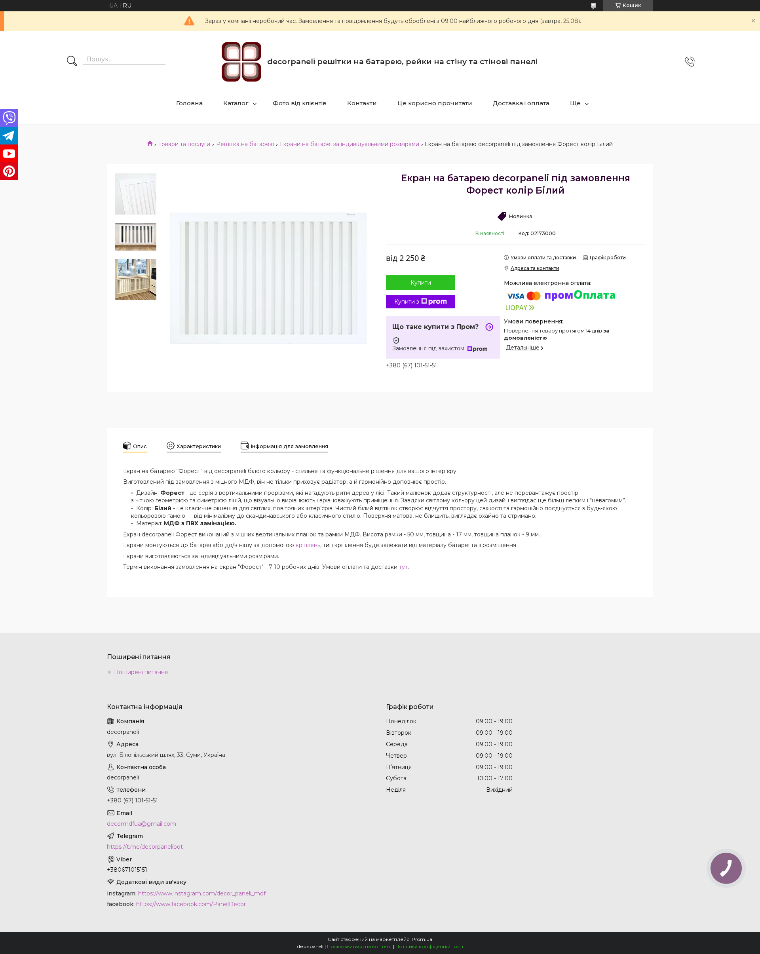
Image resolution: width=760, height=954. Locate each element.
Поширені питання (141, 672)
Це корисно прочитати (434, 103)
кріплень (308, 545)
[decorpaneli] (241, 62)
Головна (189, 103)
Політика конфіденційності (429, 946)
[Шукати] (72, 61)
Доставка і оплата (521, 103)
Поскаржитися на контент (359, 946)
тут (403, 566)
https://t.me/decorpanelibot (145, 846)
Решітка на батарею (245, 144)
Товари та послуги (184, 144)
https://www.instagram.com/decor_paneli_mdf (202, 893)
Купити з (406, 301)
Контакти (362, 103)
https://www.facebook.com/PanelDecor (191, 904)
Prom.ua (422, 939)
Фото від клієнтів (300, 103)
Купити (420, 282)
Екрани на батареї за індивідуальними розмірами (349, 144)
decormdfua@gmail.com (141, 823)
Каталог (236, 103)
